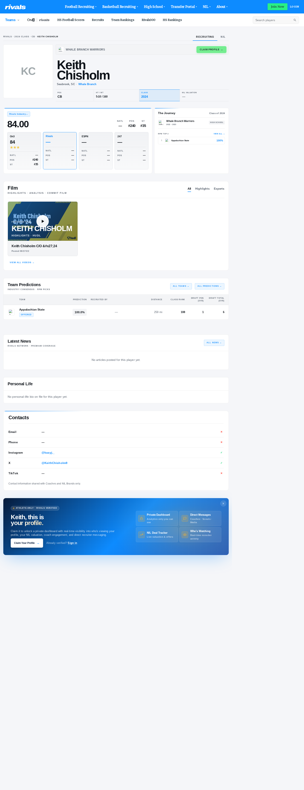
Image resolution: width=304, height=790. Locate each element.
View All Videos (22, 262)
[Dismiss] (223, 503)
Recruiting (205, 36)
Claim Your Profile (27, 543)
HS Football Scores (70, 20)
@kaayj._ (48, 452)
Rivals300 (148, 20)
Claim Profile (211, 49)
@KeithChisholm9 (54, 463)
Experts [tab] (219, 188)
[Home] (15, 6)
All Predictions (209, 286)
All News (214, 343)
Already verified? (61, 543)
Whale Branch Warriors (180, 121)
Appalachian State (32, 309)
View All (219, 134)
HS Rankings (172, 20)
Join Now (277, 6)
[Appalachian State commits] (11, 312)
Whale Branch (87, 84)
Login (294, 6)
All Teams (181, 286)
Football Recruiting (80, 7)
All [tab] (189, 188)
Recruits (98, 20)
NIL (205, 7)
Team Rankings (122, 20)
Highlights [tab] (202, 188)
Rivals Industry (18, 114)
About (221, 7)
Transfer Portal (183, 7)
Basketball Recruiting (119, 7)
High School (153, 7)
